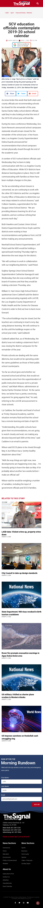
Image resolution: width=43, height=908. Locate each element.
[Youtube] (28, 903)
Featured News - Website (24, 13)
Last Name (5, 786)
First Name (5, 777)
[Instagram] (23, 903)
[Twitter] (19, 903)
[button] (5, 3)
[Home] (2, 13)
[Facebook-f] (15, 903)
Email (3, 795)
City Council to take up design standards (20, 573)
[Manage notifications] (38, 903)
